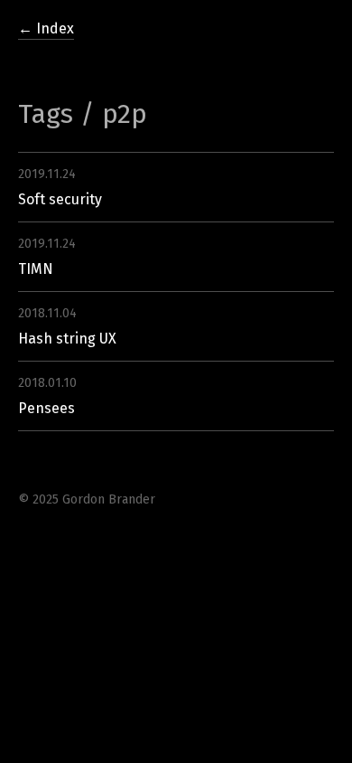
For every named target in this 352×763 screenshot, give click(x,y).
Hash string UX (67, 338)
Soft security (60, 199)
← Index (46, 28)
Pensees (46, 408)
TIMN (35, 269)
